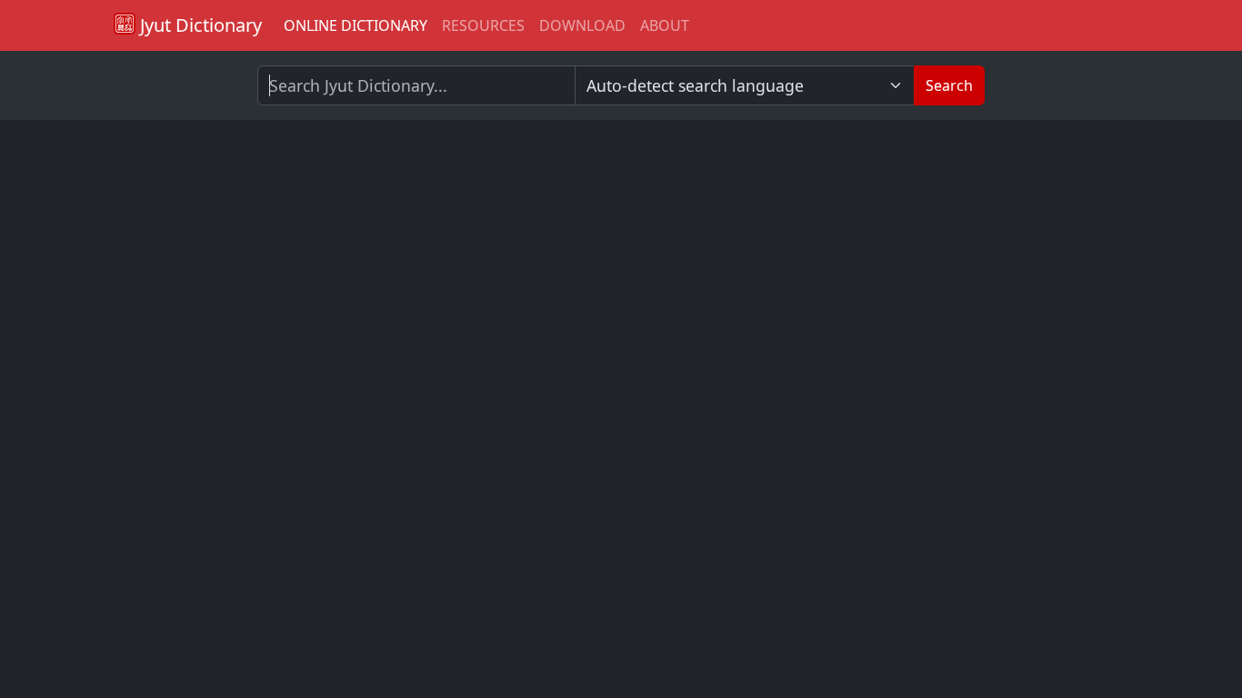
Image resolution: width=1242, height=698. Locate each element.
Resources (483, 25)
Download (582, 25)
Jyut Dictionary (198, 25)
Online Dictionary (355, 25)
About (664, 25)
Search (949, 85)
